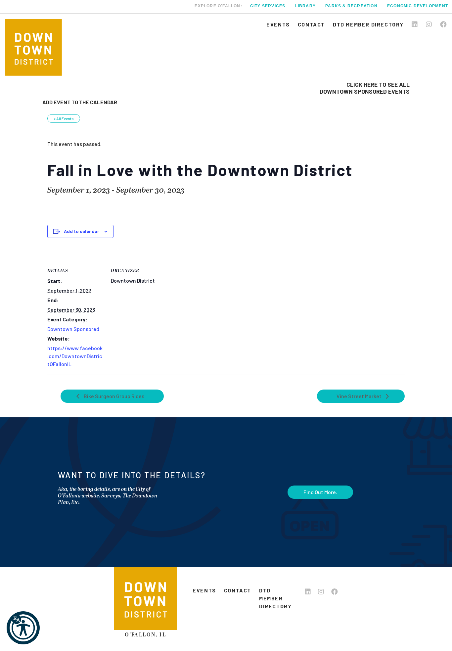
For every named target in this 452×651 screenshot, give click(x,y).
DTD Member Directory (368, 24)
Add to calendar (81, 231)
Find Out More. (320, 492)
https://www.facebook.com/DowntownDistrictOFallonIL (75, 356)
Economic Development (417, 6)
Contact (311, 24)
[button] (23, 627)
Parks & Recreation (351, 6)
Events (278, 24)
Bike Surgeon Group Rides (113, 396)
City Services (268, 6)
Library (305, 6)
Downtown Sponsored (73, 329)
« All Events (64, 118)
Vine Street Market (360, 396)
